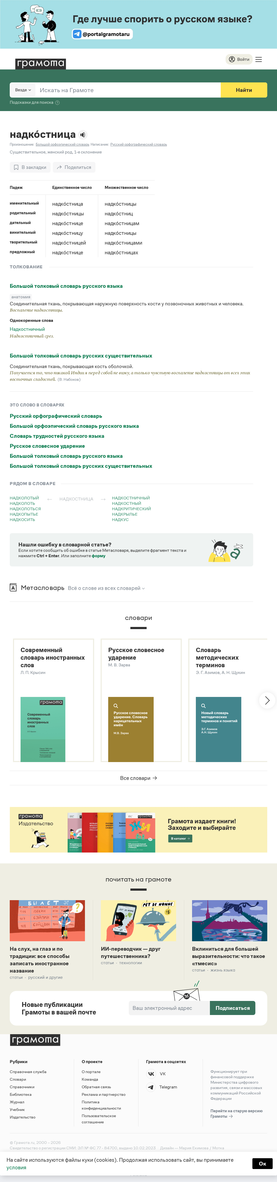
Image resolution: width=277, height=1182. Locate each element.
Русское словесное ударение (47, 446)
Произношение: (22, 144)
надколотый (24, 498)
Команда (90, 1079)
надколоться (25, 508)
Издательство (22, 1117)
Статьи (16, 977)
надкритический (131, 508)
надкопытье (24, 514)
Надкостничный (27, 329)
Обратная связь (96, 1086)
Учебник (17, 1109)
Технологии (130, 962)
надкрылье (124, 514)
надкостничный (131, 498)
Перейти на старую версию (236, 1113)
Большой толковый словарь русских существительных (81, 356)
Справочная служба (28, 1071)
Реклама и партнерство (104, 1094)
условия (16, 1167)
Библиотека (21, 1094)
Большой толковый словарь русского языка (66, 286)
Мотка (218, 1148)
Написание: (100, 144)
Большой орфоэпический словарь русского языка (74, 426)
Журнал (17, 1102)
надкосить (22, 519)
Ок (262, 1164)
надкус (120, 519)
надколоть (22, 503)
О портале (91, 1071)
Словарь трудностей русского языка (57, 436)
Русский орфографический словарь (56, 416)
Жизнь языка (222, 970)
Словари (18, 1079)
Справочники (22, 1086)
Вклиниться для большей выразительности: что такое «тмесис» (228, 956)
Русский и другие (45, 977)
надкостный (126, 503)
